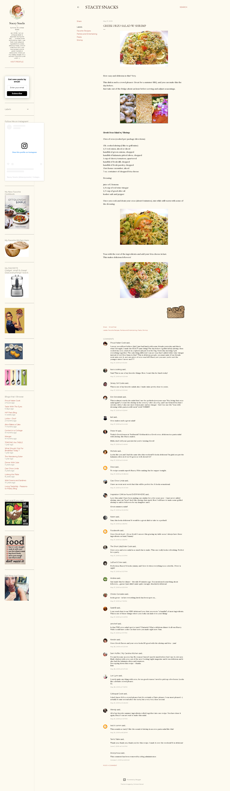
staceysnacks (26, 177)
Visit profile (17, 62)
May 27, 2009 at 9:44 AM (119, 424)
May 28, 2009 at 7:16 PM (118, 687)
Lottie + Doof (10, 418)
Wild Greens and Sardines (15, 480)
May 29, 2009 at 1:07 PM (118, 719)
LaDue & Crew (116, 562)
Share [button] (79, 21)
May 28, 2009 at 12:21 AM (119, 646)
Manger (8, 436)
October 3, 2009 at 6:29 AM (119, 760)
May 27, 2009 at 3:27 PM (118, 571)
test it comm (115, 725)
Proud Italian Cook (118, 343)
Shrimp (80, 40)
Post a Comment (110, 765)
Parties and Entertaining (87, 34)
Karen (112, 517)
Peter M (113, 431)
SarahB (113, 608)
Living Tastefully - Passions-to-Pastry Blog (16, 487)
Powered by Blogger (134, 779)
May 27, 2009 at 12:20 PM (119, 510)
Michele (113, 451)
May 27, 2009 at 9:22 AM (118, 390)
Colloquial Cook (116, 694)
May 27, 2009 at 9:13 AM (118, 363)
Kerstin (113, 640)
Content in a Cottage (14, 430)
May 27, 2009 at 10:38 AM (119, 474)
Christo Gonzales (117, 594)
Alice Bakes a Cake (12, 424)
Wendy (113, 710)
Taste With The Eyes (13, 407)
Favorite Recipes (84, 31)
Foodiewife (115, 530)
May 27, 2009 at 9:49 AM (119, 460)
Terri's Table (115, 739)
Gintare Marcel (138, 784)
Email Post (112, 327)
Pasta (79, 37)
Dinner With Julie (12, 462)
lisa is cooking (116, 369)
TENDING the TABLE (14, 442)
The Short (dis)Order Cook (121, 546)
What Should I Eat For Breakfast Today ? (14, 449)
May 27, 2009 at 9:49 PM (119, 617)
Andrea (113, 578)
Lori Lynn (114, 676)
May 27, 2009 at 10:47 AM (119, 488)
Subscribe (17, 93)
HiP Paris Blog (11, 413)
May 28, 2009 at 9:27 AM (119, 669)
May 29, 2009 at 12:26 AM (119, 703)
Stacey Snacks (101, 7)
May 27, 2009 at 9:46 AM (119, 444)
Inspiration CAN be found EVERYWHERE (127, 494)
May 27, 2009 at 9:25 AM (118, 410)
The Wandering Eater (14, 456)
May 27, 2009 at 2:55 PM (118, 540)
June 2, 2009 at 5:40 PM (118, 746)
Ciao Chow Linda (117, 481)
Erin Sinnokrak (116, 397)
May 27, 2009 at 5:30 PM (119, 587)
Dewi (112, 467)
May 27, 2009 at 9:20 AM (119, 376)
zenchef (113, 624)
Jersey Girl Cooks (117, 383)
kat (111, 417)
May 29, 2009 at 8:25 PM (119, 732)
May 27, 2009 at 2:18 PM (118, 524)
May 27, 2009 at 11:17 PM (118, 633)
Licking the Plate (12, 474)
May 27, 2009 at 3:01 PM (118, 555)
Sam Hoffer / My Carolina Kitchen (124, 653)
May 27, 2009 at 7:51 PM (118, 601)
